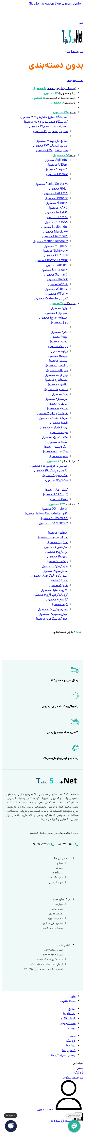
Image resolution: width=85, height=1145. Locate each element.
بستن (79, 1068)
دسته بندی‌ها (75, 80)
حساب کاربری (56, 914)
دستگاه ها (57, 873)
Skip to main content (69, 4)
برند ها (59, 868)
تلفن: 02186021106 (53, 950)
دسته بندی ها (62, 858)
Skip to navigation (42, 4)
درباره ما (59, 904)
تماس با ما (57, 909)
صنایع (60, 863)
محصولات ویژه (55, 919)
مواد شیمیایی (56, 882)
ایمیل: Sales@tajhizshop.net (47, 964)
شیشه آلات (57, 878)
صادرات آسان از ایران (52, 928)
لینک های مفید (61, 899)
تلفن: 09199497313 (52, 955)
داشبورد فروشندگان (53, 923)
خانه (78, 632)
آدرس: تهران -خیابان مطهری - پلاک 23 (43, 969)
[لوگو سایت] (72, 46)
